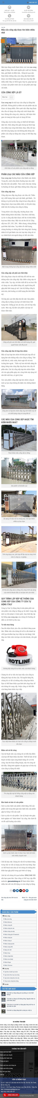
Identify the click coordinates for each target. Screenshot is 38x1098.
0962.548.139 (33, 2)
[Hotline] (5, 1095)
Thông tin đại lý (4, 1061)
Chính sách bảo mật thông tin (8, 1065)
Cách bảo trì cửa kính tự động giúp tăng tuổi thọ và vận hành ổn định (21, 1005)
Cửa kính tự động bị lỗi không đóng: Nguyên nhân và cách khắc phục (21, 999)
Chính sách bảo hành (5, 1052)
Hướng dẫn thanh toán (6, 1058)
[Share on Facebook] (14, 890)
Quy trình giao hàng (5, 1071)
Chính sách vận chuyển (6, 1055)
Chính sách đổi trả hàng (6, 1068)
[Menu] (3, 2)
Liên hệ (2, 1074)
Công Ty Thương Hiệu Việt (27, 1095)
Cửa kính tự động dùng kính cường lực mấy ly (19, 1010)
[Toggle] (35, 916)
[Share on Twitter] (17, 890)
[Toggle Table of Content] (10, 97)
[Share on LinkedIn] (27, 890)
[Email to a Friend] (20, 890)
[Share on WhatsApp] (11, 890)
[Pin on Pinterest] (23, 890)
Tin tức (3, 27)
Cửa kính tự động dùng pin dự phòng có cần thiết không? (20, 993)
